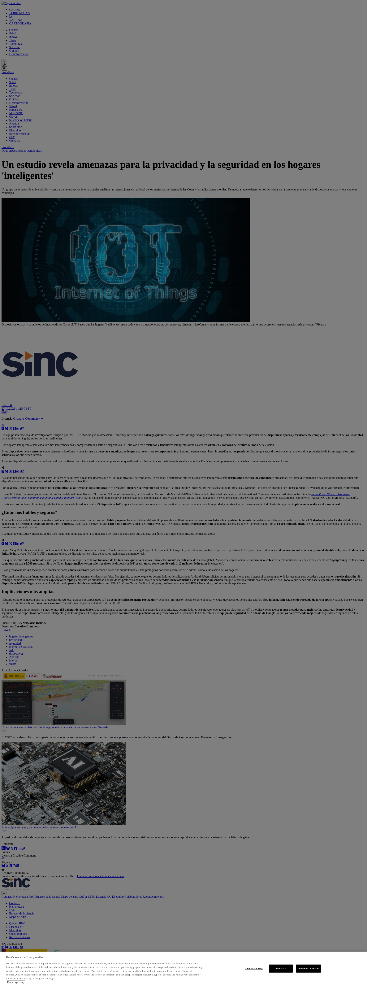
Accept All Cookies (308, 968)
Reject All (281, 968)
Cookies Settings (254, 968)
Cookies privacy (16, 982)
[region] (183, 969)
